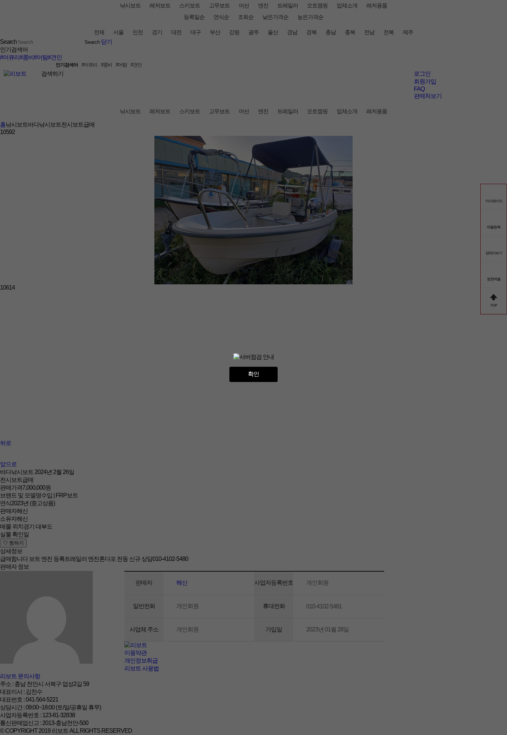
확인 (253, 374)
